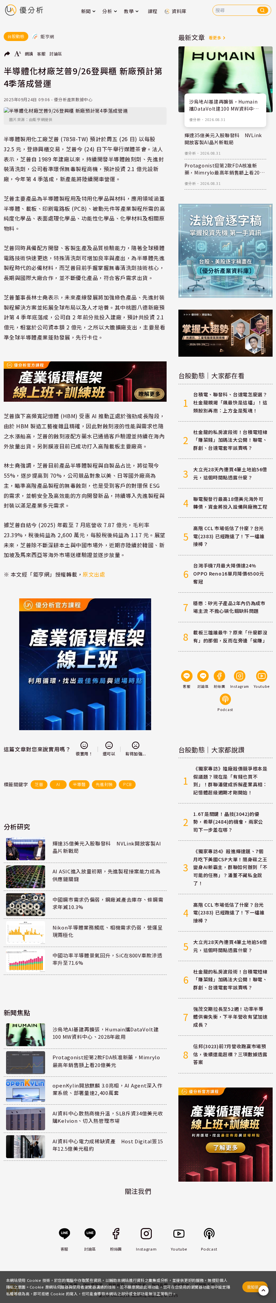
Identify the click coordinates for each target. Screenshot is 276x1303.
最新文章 (191, 37)
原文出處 (94, 574)
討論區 (55, 54)
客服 (41, 54)
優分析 (195, 119)
